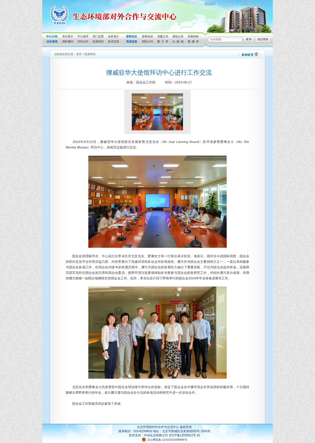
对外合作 (83, 41)
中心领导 (83, 36)
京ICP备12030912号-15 (184, 435)
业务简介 (113, 36)
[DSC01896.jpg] (157, 129)
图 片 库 (162, 41)
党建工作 (162, 36)
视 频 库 (193, 41)
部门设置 (98, 36)
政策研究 (98, 41)
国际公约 (147, 41)
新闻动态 (147, 36)
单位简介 (67, 36)
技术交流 (113, 41)
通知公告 (178, 36)
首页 (79, 54)
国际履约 (67, 41)
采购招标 (193, 36)
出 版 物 (178, 41)
